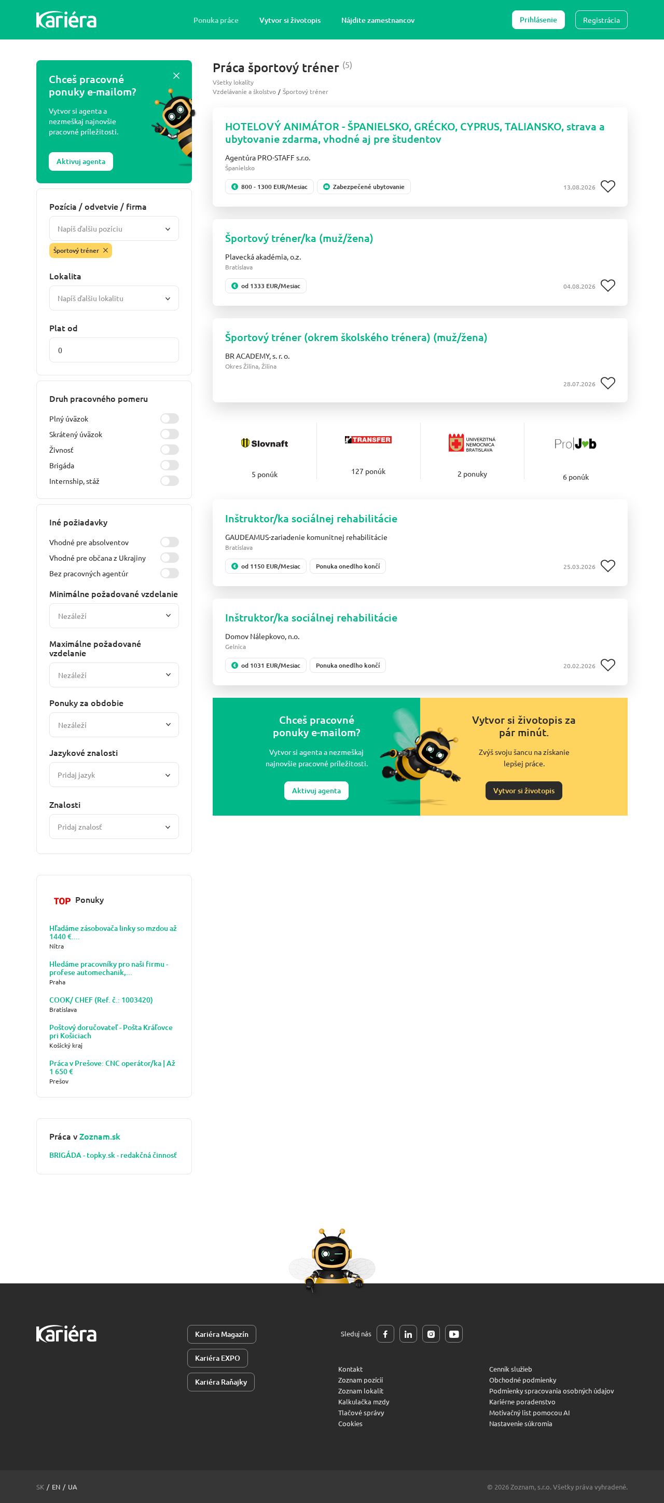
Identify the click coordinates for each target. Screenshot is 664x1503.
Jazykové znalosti (83, 752)
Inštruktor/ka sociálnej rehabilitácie (311, 518)
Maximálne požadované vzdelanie (95, 648)
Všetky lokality (233, 82)
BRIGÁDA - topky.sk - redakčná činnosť (113, 1155)
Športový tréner (305, 91)
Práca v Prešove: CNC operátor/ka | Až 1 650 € (112, 1067)
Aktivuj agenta (81, 161)
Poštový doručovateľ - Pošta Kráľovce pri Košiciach (111, 1031)
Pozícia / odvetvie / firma (98, 206)
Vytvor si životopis (290, 20)
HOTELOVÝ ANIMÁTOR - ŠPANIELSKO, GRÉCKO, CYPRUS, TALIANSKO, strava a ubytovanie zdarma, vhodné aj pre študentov (415, 132)
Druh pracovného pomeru (98, 398)
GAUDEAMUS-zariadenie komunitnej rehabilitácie (306, 537)
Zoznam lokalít (360, 1390)
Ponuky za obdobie (86, 702)
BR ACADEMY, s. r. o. (257, 355)
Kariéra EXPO (217, 1358)
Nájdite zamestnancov (377, 20)
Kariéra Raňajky (221, 1382)
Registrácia (601, 19)
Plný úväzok (68, 418)
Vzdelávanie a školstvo (244, 91)
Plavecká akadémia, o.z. (263, 256)
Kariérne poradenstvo (522, 1401)
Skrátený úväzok (75, 434)
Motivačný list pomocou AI (529, 1412)
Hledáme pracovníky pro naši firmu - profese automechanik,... (108, 968)
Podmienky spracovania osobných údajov (551, 1390)
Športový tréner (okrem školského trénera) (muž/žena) (356, 337)
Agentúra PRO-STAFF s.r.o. (267, 157)
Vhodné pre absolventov (89, 542)
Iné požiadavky (78, 521)
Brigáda (61, 465)
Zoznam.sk (99, 1136)
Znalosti (64, 804)
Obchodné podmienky (522, 1379)
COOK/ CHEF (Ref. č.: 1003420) (101, 1000)
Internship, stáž (74, 480)
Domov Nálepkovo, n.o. (262, 636)
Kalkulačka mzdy (363, 1401)
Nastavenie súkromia (520, 1423)
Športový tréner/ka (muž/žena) (299, 238)
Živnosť (61, 449)
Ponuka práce (216, 20)
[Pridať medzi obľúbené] (608, 187)
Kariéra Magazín (221, 1334)
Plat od (63, 327)
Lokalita (65, 275)
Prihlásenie (538, 19)
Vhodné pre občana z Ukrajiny (97, 557)
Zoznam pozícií (360, 1379)
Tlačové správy (361, 1412)
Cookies (350, 1423)
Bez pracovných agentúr (88, 573)
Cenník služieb (510, 1368)
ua (72, 1486)
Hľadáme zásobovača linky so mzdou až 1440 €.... (113, 932)
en (56, 1486)
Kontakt (350, 1368)
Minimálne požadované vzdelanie (113, 593)
